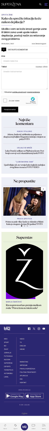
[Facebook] (29, 329)
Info (5, 339)
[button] (21, 226)
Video (22, 339)
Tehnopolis (8, 370)
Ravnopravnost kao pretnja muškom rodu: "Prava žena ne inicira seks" (23, 306)
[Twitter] (34, 329)
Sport (6, 342)
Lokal (6, 377)
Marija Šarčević (14, 302)
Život (6, 349)
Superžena (8, 363)
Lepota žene (7, 15)
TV (21, 342)
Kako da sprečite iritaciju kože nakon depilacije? (21, 20)
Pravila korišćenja (27, 369)
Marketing (24, 362)
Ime (3, 56)
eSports (7, 366)
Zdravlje (7, 353)
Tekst (4, 67)
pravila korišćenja (33, 92)
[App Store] (34, 396)
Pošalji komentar (10, 109)
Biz (5, 346)
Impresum (23, 365)
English (23, 346)
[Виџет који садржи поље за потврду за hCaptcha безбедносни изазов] (19, 100)
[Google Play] (14, 396)
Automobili (8, 373)
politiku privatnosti (19, 92)
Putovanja (8, 356)
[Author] (24, 271)
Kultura (7, 360)
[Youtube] (44, 329)
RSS (21, 379)
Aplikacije (24, 376)
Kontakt (23, 383)
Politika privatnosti (28, 372)
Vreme (22, 349)
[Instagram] (39, 329)
